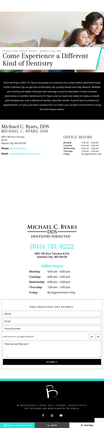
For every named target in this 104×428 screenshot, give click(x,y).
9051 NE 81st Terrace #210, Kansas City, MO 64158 (52, 255)
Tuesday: (67, 145)
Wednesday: (69, 148)
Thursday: (68, 151)
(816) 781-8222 (18, 148)
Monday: (67, 142)
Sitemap (61, 405)
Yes (91, 337)
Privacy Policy (78, 405)
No (98, 337)
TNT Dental (72, 408)
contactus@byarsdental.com (24, 153)
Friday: (66, 154)
